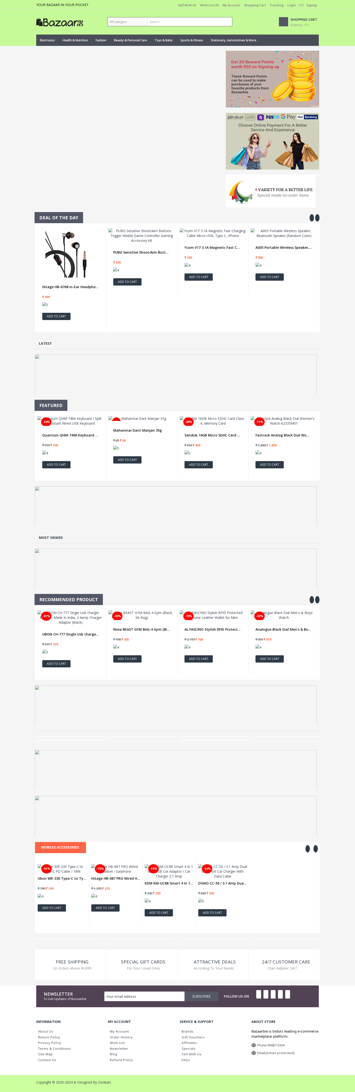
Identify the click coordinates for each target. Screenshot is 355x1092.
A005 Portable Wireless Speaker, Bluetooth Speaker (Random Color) (284, 247)
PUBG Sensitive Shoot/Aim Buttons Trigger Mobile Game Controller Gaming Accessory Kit (141, 252)
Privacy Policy (49, 1043)
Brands (188, 1031)
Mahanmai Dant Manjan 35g (137, 430)
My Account (231, 5)
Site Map (45, 1054)
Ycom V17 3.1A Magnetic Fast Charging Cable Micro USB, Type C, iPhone (213, 247)
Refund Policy (121, 1060)
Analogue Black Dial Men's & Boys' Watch (284, 629)
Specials (189, 1048)
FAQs (186, 1060)
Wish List (117, 1043)
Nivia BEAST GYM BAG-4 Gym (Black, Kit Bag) (141, 629)
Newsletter (119, 1048)
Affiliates (189, 1043)
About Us (45, 1031)
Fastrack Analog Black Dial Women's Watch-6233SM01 (284, 435)
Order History (121, 1037)
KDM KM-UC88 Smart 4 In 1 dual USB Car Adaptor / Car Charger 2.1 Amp (169, 883)
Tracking (277, 5)
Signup (311, 5)
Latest (45, 343)
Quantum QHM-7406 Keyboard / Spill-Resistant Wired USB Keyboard (70, 435)
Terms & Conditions (54, 1048)
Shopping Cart (255, 5)
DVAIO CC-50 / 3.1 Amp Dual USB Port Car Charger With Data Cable (223, 883)
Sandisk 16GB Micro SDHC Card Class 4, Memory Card (213, 435)
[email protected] (280, 1053)
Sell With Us (187, 5)
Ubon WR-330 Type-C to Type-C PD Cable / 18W (62, 878)
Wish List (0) (209, 5)
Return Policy (49, 1037)
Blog (113, 1054)
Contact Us (47, 1060)
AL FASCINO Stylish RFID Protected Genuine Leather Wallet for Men (213, 629)
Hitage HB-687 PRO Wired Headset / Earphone (115, 878)
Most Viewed (51, 537)
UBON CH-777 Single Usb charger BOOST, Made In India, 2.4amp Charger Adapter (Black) (70, 634)
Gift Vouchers (193, 1037)
